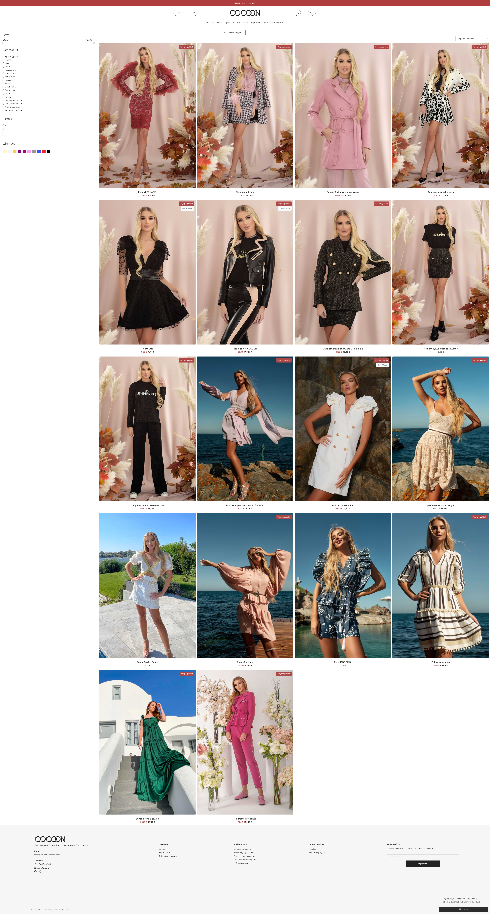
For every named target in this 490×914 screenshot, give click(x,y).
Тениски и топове (13, 110)
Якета (8, 67)
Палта (8, 60)
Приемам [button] (463, 909)
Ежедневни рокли (13, 100)
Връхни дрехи (11, 56)
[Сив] (34, 151)
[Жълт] (14, 151)
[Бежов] (5, 151)
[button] (229, 23)
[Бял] (9, 151)
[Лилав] (19, 151)
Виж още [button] (475, 902)
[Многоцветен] (24, 151)
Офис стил (10, 87)
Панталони (10, 90)
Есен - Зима (10, 73)
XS (6, 125)
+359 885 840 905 (42, 864)
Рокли (8, 97)
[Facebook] (35, 871)
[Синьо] (38, 151)
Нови (7, 83)
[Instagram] (40, 871)
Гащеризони (10, 70)
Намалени (9, 80)
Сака (7, 63)
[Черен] (48, 151)
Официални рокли (13, 104)
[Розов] (29, 151)
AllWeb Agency (62, 910)
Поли (7, 93)
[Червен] (43, 151)
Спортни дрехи (12, 107)
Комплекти (10, 77)
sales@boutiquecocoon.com (47, 855)
